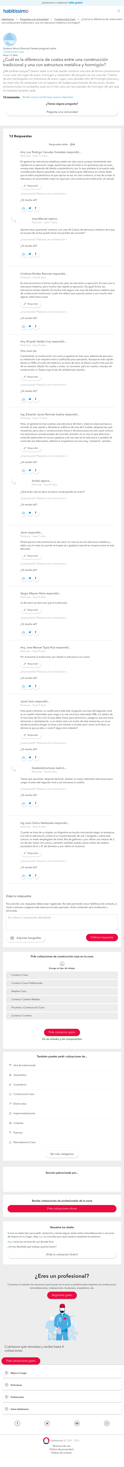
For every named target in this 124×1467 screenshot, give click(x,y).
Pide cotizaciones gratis (21, 1361)
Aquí (10, 1242)
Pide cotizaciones (62, 1462)
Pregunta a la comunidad (62, 112)
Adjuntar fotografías (28, 938)
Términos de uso (61, 1446)
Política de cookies (61, 1453)
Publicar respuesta (102, 937)
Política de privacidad (61, 1449)
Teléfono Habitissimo (13, 1430)
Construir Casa (19, 975)
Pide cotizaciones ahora (62, 1208)
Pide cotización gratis (62, 1032)
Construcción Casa (64, 19)
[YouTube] (77, 1424)
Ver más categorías (62, 1154)
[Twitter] (47, 1424)
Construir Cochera (21, 1016)
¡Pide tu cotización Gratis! (62, 1254)
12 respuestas (11, 97)
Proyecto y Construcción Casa (27, 1007)
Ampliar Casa (18, 991)
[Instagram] (106, 1424)
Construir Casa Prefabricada (26, 983)
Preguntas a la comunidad (34, 19)
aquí (41, 1237)
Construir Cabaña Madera (25, 999)
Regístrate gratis (62, 1295)
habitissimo (8, 19)
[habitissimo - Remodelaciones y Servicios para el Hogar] (15, 11)
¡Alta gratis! (76, 3)
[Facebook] (17, 1424)
